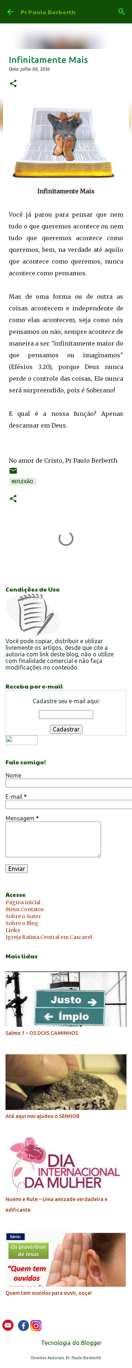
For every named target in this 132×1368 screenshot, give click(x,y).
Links (13, 930)
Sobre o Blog (22, 923)
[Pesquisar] (121, 11)
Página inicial (23, 902)
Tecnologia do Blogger (71, 1342)
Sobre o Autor (23, 916)
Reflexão (22, 481)
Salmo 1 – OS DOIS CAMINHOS (42, 1033)
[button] (13, 84)
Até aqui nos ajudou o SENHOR (43, 1116)
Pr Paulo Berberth (48, 12)
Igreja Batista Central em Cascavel (49, 937)
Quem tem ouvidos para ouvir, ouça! (49, 1293)
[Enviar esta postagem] (13, 473)
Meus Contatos (25, 909)
